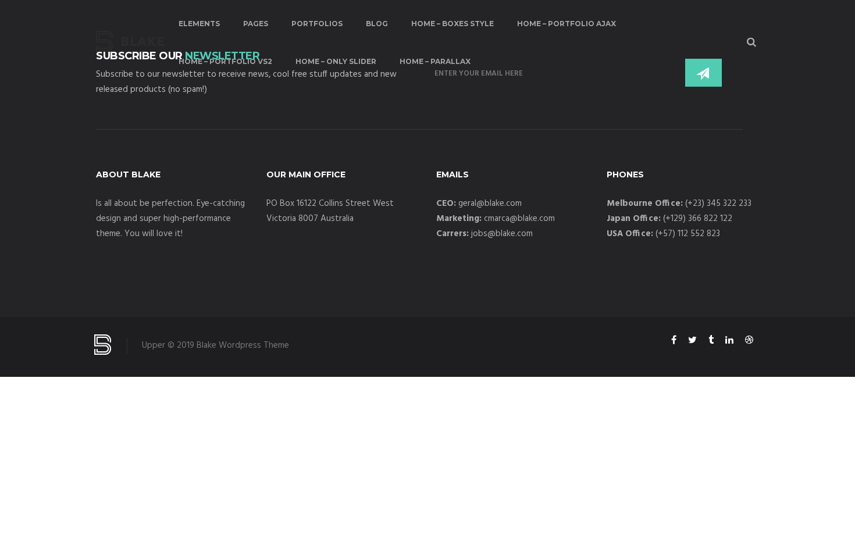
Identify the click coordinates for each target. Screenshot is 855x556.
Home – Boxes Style (452, 23)
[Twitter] (692, 342)
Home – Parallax (435, 61)
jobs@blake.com (502, 234)
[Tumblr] (711, 342)
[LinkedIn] (729, 342)
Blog (377, 23)
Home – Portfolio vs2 (225, 61)
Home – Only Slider (335, 61)
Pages (255, 23)
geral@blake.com (490, 204)
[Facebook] (673, 342)
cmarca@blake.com (519, 219)
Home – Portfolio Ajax (566, 23)
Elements (199, 23)
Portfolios (317, 23)
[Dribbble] (749, 342)
